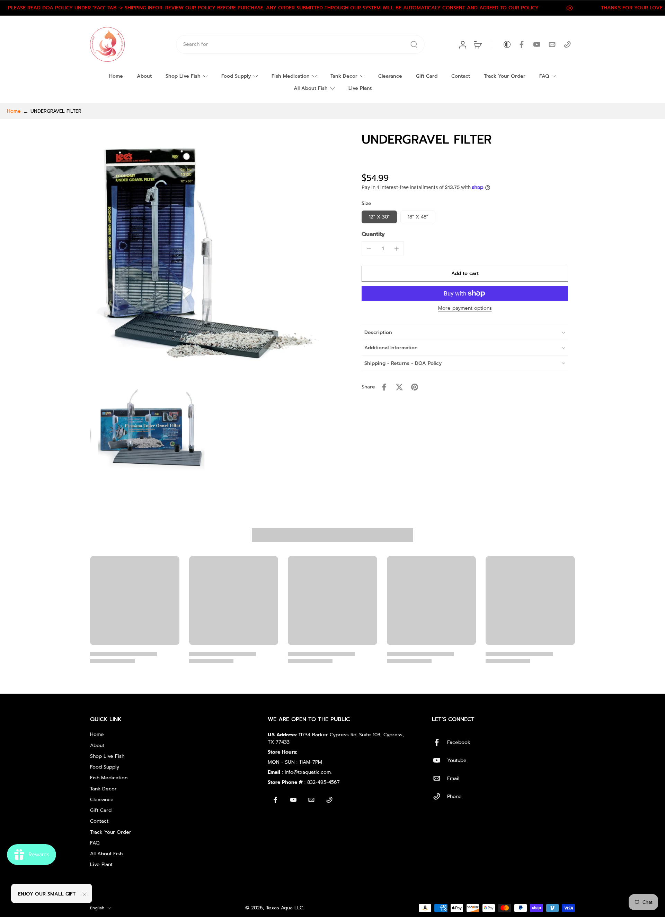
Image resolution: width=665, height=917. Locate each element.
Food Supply (236, 76)
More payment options (465, 309)
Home (116, 76)
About (144, 76)
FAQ (544, 76)
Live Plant (360, 88)
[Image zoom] (211, 253)
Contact (460, 76)
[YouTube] (536, 44)
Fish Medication (291, 76)
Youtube (457, 760)
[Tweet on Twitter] (399, 387)
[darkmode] (502, 44)
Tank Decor (343, 76)
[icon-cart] (477, 44)
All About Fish (311, 88)
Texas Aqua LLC (284, 907)
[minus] (369, 249)
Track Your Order (504, 76)
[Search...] (414, 44)
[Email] (552, 44)
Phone (454, 796)
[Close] (84, 894)
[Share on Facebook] (384, 387)
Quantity (373, 234)
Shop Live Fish (183, 76)
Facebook (458, 742)
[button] (465, 274)
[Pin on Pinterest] (414, 387)
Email (453, 778)
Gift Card (426, 76)
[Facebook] (521, 44)
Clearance (390, 76)
